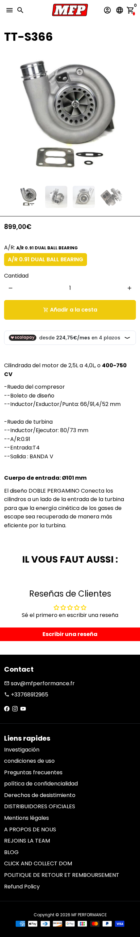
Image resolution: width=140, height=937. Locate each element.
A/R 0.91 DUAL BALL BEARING (45, 259)
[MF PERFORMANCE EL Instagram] (15, 709)
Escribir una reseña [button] (70, 634)
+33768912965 (26, 695)
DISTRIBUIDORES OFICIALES (39, 806)
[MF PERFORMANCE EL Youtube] (23, 709)
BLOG (11, 852)
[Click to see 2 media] (56, 197)
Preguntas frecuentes (33, 772)
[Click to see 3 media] (84, 197)
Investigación (21, 750)
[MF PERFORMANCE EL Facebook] (7, 709)
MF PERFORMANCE (89, 915)
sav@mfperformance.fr (39, 683)
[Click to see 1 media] (29, 197)
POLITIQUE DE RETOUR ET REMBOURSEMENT (61, 875)
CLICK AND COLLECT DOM (38, 863)
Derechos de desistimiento (39, 795)
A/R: (41, 247)
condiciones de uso (29, 761)
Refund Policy (22, 886)
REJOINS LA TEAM (27, 841)
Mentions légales (26, 818)
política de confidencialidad (41, 784)
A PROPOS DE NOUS (30, 829)
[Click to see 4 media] (111, 197)
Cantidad (16, 276)
